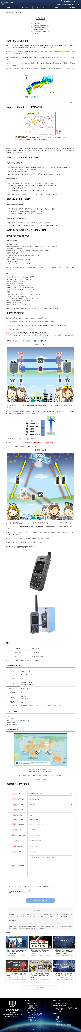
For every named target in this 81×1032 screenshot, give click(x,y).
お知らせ (58, 1019)
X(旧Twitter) (59, 1010)
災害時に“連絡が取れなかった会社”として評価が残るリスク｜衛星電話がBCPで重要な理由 (16, 951)
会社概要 (58, 1016)
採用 (56, 1023)
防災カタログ (31, 1012)
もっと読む (41, 987)
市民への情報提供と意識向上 (37, 29)
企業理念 (58, 1018)
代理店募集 (58, 1021)
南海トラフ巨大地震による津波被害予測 (39, 25)
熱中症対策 (31, 1017)
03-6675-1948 (68, 1)
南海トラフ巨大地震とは (36, 23)
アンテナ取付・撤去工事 (34, 1014)
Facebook (59, 1011)
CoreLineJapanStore (61, 1003)
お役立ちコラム (32, 1021)
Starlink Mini (31, 1009)
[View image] (40, 86)
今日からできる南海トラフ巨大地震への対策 (40, 31)
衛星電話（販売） (33, 1005)
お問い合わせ (72, 7)
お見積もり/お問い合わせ (36, 33)
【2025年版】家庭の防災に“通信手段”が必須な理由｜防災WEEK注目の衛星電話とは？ (40, 975)
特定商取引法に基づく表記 (63, 1025)
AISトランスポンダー (33, 1015)
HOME (8, 7)
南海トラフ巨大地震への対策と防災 (38, 27)
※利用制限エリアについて (40, 779)
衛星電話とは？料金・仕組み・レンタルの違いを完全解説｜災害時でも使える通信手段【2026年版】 (64, 951)
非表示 (42, 18)
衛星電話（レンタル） (34, 1007)
